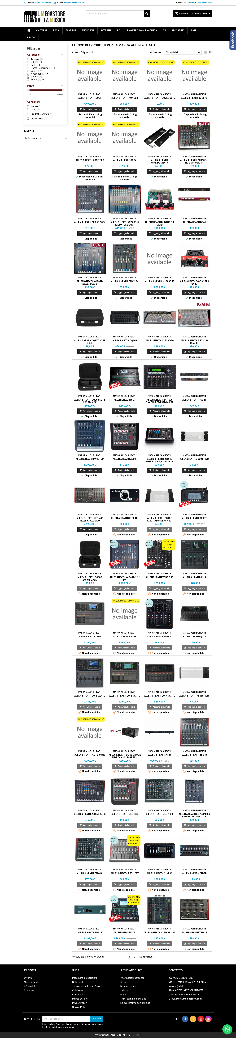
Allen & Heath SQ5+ (124, 636)
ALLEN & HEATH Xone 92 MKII (159, 932)
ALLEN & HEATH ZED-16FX (125, 873)
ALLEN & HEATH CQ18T (194, 518)
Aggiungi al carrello (89, 109)
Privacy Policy (79, 1002)
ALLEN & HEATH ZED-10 (89, 873)
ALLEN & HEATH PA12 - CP (90, 459)
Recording (178, 30)
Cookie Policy (79, 1007)
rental (31, 37)
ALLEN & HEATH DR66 (194, 222)
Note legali (77, 982)
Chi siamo (77, 990)
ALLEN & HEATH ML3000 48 (159, 281)
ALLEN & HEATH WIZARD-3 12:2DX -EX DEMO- (124, 223)
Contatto (176, 970)
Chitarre (41, 30)
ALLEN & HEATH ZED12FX (124, 281)
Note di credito (128, 986)
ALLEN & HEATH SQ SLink (124, 518)
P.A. (119, 30)
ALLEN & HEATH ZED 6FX (124, 814)
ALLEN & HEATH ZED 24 (194, 932)
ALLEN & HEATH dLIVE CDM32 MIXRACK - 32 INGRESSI (125, 756)
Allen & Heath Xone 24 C (90, 160)
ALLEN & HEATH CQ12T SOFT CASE (89, 341)
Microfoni (88, 30)
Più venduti (29, 986)
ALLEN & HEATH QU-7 (194, 636)
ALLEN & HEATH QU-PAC (160, 873)
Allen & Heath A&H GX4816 (89, 755)
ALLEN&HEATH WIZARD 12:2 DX (125, 578)
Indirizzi (124, 990)
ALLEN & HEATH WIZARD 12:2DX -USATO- (90, 282)
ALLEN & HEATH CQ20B (124, 340)
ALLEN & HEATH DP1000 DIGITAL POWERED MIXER (159, 401)
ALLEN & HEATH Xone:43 (159, 636)
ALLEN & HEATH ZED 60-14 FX (90, 814)
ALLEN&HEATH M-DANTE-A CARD (159, 223)
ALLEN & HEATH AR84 (159, 755)
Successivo (147, 956)
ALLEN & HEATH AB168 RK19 (194, 695)
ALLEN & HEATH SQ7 (124, 400)
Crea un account (204, 3)
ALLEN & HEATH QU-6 (89, 636)
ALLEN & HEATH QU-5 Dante (89, 695)
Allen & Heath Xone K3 (194, 98)
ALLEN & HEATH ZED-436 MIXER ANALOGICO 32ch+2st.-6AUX (89, 521)
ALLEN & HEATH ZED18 (194, 755)
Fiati (193, 30)
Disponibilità (183, 53)
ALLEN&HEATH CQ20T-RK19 (194, 459)
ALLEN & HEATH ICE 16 (194, 400)
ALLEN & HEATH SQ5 (124, 932)
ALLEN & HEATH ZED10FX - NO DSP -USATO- (194, 161)
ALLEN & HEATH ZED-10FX (159, 814)
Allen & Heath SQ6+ (89, 98)
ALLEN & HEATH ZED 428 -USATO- (194, 341)
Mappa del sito (80, 998)
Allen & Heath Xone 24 (124, 98)
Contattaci (29, 990)
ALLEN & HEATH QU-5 (194, 577)
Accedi (190, 3)
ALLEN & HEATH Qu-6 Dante (124, 695)
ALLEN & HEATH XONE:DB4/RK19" (160, 161)
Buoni (123, 994)
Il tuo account (131, 970)
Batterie (106, 30)
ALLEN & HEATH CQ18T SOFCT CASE (89, 578)
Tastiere (71, 30)
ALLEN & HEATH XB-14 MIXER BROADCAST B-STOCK (194, 815)
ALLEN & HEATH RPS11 (90, 932)
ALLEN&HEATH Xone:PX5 (159, 577)
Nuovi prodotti (31, 982)
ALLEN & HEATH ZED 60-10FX (89, 222)
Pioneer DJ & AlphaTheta (142, 30)
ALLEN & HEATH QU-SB (194, 873)
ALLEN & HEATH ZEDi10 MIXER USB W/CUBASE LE (159, 460)
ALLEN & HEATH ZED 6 (124, 459)
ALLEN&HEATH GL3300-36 (160, 340)
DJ (164, 30)
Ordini (123, 982)
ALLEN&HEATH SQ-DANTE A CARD (194, 282)
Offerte (28, 977)
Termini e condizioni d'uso (86, 986)
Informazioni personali (132, 977)
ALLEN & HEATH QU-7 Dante (159, 695)
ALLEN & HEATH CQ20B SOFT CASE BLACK (89, 401)
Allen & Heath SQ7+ (124, 160)
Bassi (56, 30)
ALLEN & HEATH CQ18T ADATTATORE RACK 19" (159, 519)
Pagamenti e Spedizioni (84, 977)
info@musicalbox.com (74, 3)
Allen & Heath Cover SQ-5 (159, 98)
